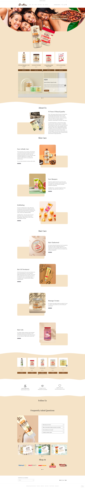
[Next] (65, 85)
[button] (62, 5)
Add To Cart (24, 70)
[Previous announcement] (18, 1)
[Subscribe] (33, 480)
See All (18, 163)
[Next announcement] (67, 1)
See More (46, 90)
